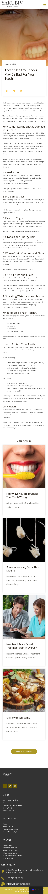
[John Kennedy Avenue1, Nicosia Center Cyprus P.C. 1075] (2, 871)
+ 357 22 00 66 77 (14, 878)
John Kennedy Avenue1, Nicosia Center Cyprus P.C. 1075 (25, 871)
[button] (44, 4)
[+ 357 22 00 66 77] (2, 878)
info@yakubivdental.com (18, 883)
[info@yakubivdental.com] (2, 884)
